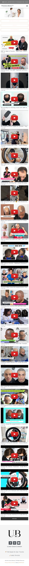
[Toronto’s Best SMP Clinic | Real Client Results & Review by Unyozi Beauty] (14, 80)
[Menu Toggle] (27, 6)
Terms (13, 562)
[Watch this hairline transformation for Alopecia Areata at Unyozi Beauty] (14, 212)
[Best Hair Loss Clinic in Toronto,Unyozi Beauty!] (14, 155)
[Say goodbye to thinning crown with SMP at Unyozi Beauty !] (14, 99)
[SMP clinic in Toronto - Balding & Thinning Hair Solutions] (14, 252)
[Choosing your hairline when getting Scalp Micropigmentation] (14, 297)
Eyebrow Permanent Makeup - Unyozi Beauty (14, 442)
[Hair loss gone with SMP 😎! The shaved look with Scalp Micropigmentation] (14, 193)
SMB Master (21, 562)
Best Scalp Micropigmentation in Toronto (13, 386)
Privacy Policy (8, 562)
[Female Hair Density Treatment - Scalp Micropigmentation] (14, 455)
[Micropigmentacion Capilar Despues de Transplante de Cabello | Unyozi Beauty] (14, 396)
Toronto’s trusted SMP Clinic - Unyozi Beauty (14, 145)
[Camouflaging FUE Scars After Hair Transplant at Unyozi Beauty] (14, 335)
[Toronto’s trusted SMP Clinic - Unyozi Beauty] (14, 136)
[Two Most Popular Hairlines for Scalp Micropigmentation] (14, 503)
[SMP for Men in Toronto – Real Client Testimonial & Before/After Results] (14, 42)
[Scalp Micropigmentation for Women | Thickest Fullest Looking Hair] (14, 316)
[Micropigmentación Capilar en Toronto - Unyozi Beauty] (14, 118)
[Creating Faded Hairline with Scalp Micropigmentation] (14, 354)
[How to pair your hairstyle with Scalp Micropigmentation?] (14, 479)
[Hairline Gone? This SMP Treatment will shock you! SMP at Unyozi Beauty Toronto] (14, 61)
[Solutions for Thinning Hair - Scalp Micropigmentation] (14, 174)
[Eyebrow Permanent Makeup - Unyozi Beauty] (14, 434)
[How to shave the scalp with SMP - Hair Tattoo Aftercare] (14, 230)
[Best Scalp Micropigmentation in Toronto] (14, 375)
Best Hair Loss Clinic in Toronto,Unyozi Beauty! (14, 164)
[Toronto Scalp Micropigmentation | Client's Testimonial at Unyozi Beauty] (14, 415)
